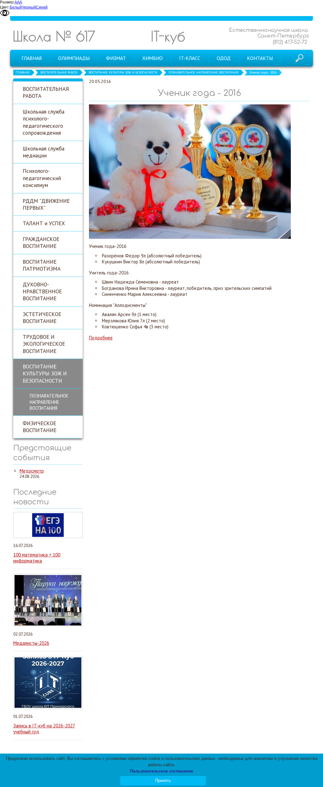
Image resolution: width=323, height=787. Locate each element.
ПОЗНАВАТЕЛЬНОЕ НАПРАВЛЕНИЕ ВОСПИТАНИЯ (203, 72)
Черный (29, 7)
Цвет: (5, 7)
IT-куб (168, 36)
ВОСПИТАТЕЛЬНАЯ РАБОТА (59, 72)
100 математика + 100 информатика (36, 558)
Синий (42, 7)
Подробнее (101, 338)
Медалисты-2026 (31, 643)
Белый (16, 7)
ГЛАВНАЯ (22, 72)
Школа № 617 (54, 36)
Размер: (7, 2)
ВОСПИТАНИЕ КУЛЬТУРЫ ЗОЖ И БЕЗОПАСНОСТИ (123, 72)
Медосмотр (32, 471)
